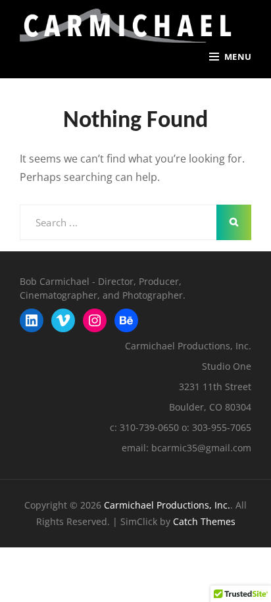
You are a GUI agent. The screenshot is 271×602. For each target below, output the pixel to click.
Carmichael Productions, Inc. (167, 505)
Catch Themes (204, 521)
